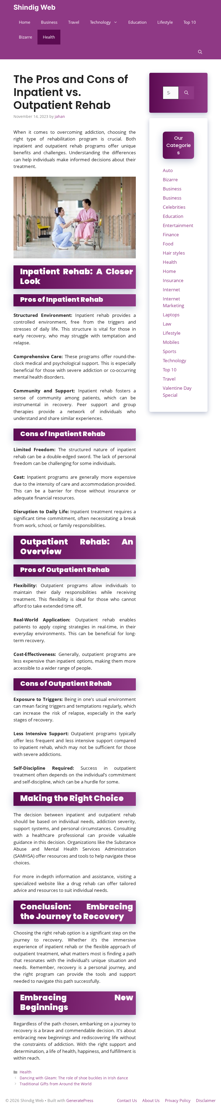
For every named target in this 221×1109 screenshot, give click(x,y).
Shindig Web (34, 7)
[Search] (186, 92)
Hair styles (174, 253)
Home (24, 22)
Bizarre (25, 37)
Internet (171, 289)
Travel (73, 22)
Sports (169, 351)
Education (137, 22)
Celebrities (174, 207)
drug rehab (83, 883)
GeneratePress (79, 1100)
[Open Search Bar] (200, 52)
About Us (151, 1100)
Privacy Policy (178, 1100)
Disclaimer (206, 1100)
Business (49, 22)
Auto (168, 170)
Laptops (171, 315)
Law (167, 324)
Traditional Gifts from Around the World (56, 1083)
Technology (100, 22)
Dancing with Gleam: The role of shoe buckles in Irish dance (74, 1077)
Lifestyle (165, 22)
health (36, 377)
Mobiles (171, 342)
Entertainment (178, 225)
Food (168, 244)
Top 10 (190, 22)
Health (49, 37)
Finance (171, 234)
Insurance (173, 280)
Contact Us (127, 1100)
